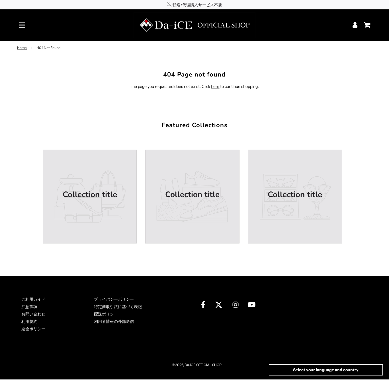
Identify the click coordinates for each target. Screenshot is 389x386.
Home (22, 48)
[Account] (355, 25)
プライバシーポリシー (114, 299)
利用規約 (29, 321)
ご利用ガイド (33, 299)
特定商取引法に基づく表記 (118, 306)
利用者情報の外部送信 (114, 321)
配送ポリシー (106, 314)
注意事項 (29, 306)
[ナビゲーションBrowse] (22, 25)
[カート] (365, 23)
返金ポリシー (33, 328)
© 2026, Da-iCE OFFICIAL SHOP (197, 365)
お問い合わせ (33, 314)
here (215, 86)
